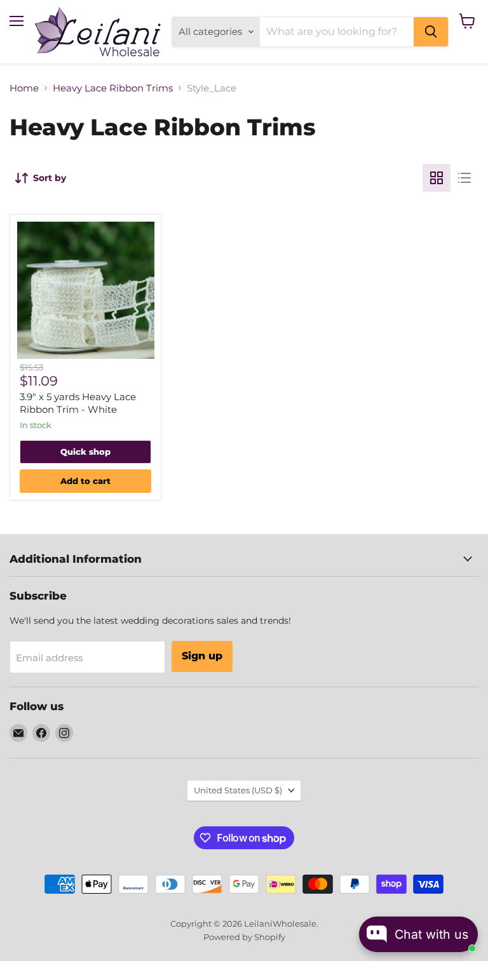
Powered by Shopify (244, 937)
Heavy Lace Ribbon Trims (113, 88)
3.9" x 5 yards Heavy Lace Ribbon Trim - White (78, 403)
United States (238, 790)
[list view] (464, 178)
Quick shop (85, 452)
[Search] (431, 31)
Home (24, 88)
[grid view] (437, 178)
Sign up (202, 656)
